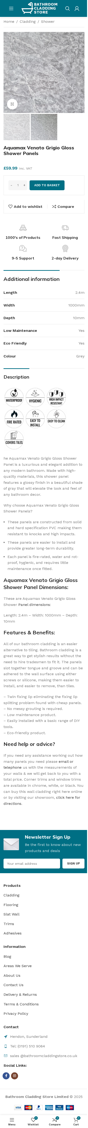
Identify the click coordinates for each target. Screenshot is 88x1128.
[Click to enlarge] (12, 104)
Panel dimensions (34, 604)
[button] (8, 72)
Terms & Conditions (21, 1004)
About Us (12, 975)
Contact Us (13, 985)
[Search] (67, 8)
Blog (7, 956)
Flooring (11, 905)
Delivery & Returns (20, 994)
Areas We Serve (18, 966)
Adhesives (13, 933)
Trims (9, 924)
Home (9, 21)
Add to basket (47, 185)
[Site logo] (39, 8)
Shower (48, 21)
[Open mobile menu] (11, 8)
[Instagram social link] (14, 1075)
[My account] (77, 8)
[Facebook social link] (6, 1075)
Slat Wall (11, 914)
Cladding (28, 21)
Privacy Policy (16, 1013)
